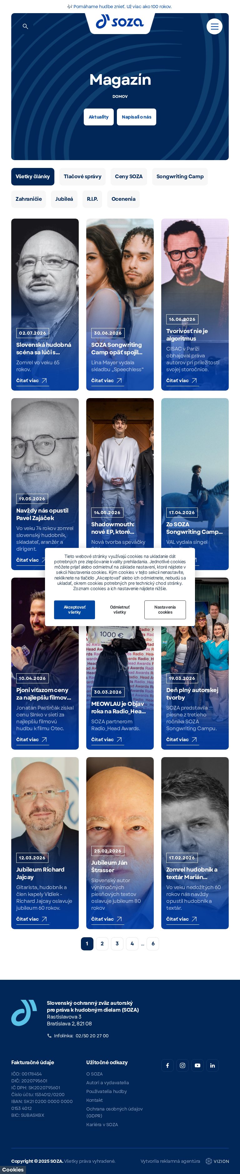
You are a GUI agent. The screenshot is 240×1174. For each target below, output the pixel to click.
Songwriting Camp (180, 176)
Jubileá (64, 199)
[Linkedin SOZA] (212, 1065)
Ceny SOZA (129, 176)
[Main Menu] (214, 26)
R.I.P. (92, 199)
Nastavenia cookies (165, 610)
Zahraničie (29, 199)
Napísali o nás (136, 117)
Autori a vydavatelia (107, 1083)
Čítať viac (28, 380)
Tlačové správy (82, 176)
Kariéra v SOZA (102, 1124)
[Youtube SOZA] (197, 1065)
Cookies (13, 1169)
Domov (120, 96)
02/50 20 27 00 (92, 1035)
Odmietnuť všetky (120, 610)
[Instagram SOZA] (182, 1065)
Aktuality (99, 117)
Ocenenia (123, 199)
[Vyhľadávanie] (25, 26)
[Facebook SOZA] (167, 1065)
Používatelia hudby (106, 1091)
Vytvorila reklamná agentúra (170, 1161)
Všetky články (33, 176)
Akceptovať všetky (74, 610)
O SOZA (94, 1074)
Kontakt (94, 1100)
